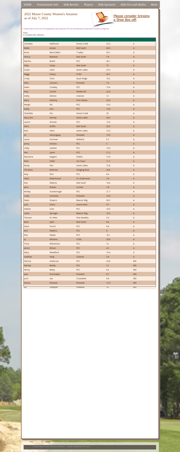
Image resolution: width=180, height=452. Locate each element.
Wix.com (86, 447)
